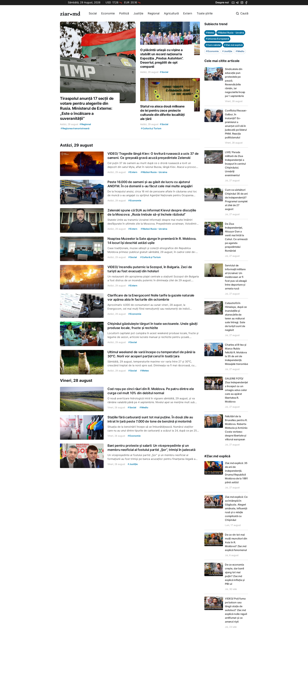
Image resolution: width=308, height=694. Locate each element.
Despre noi (222, 2)
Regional (153, 13)
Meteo (210, 32)
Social (93, 13)
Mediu (240, 51)
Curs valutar (213, 44)
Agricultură (171, 13)
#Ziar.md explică (217, 456)
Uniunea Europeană (217, 38)
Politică (124, 13)
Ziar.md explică (233, 44)
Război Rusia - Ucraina (231, 32)
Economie (108, 13)
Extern (187, 13)
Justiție (138, 13)
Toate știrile (205, 13)
